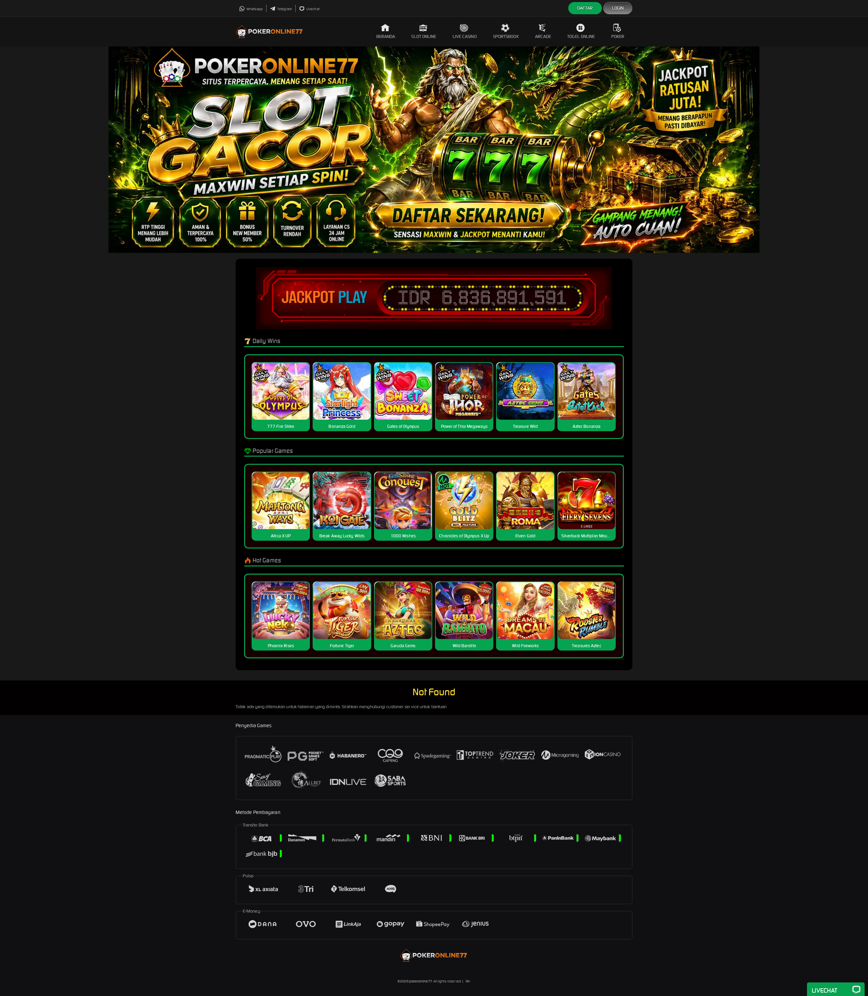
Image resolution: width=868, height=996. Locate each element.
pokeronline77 (420, 981)
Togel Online (581, 36)
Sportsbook (506, 36)
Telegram (284, 9)
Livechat (313, 9)
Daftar (585, 8)
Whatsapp (254, 9)
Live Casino (465, 36)
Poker (618, 36)
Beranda (385, 36)
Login (618, 8)
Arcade (543, 36)
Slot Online (423, 36)
